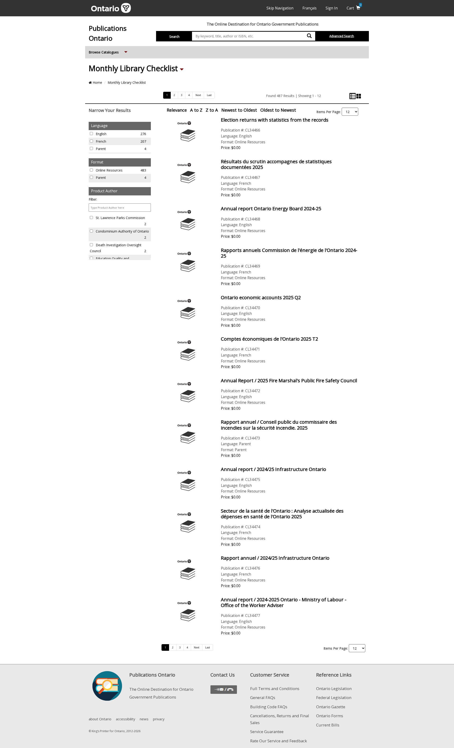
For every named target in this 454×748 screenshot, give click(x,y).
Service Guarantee (267, 731)
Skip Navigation (279, 8)
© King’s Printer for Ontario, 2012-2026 (114, 731)
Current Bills (327, 725)
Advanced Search (341, 36)
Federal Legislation (333, 697)
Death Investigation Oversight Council (118, 248)
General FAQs (262, 697)
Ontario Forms (329, 715)
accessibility (125, 719)
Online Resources (120, 170)
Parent (120, 148)
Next (198, 95)
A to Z (196, 110)
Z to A (212, 110)
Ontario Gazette (330, 706)
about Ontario (100, 719)
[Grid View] (359, 96)
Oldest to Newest (278, 110)
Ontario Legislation (334, 688)
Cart (354, 8)
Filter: (93, 199)
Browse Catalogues (108, 52)
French (120, 141)
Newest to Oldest (239, 110)
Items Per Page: (328, 112)
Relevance (177, 110)
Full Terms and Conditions (274, 688)
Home (97, 82)
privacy (159, 719)
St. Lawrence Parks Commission (120, 221)
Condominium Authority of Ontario (122, 234)
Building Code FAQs (268, 706)
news (144, 719)
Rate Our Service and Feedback (278, 741)
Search (174, 36)
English (120, 134)
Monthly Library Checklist (134, 68)
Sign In (332, 8)
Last (209, 95)
